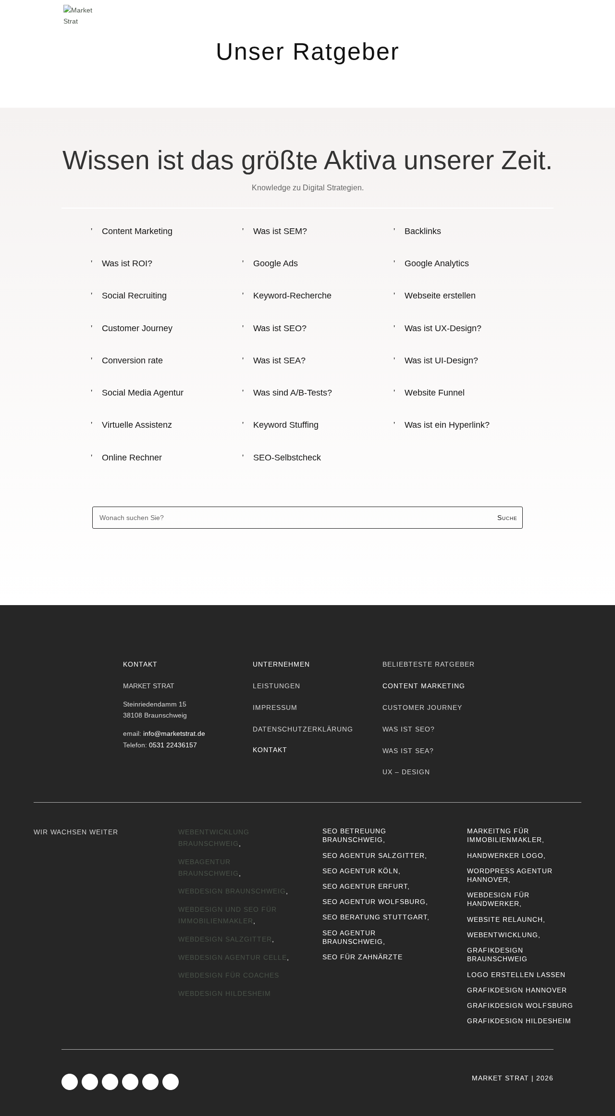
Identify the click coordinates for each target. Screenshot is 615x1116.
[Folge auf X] (170, 1082)
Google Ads (275, 263)
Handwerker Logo (505, 855)
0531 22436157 (173, 745)
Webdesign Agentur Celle (232, 957)
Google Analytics (437, 263)
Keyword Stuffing (286, 425)
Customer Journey (137, 328)
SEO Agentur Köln (360, 871)
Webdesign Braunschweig (232, 891)
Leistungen (285, 15)
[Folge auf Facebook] (70, 1082)
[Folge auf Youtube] (150, 1082)
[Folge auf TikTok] (130, 1082)
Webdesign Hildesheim (224, 993)
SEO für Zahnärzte (362, 957)
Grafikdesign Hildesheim (519, 1021)
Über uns (351, 15)
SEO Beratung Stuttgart (374, 917)
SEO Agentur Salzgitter (373, 855)
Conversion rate (132, 360)
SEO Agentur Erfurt (364, 886)
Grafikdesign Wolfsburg (520, 1005)
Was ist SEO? (280, 328)
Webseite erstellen (440, 295)
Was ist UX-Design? (443, 328)
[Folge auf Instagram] (90, 1082)
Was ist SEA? (279, 360)
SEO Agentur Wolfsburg (374, 901)
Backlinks (423, 231)
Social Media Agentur (143, 392)
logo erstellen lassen (516, 975)
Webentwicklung (502, 935)
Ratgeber (466, 15)
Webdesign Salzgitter (225, 939)
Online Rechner (132, 457)
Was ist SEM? (280, 231)
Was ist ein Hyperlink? (447, 425)
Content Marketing (137, 231)
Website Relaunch (505, 919)
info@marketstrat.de (174, 733)
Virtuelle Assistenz (137, 425)
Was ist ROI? (127, 263)
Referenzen (408, 15)
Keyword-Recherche (292, 295)
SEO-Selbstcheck (287, 457)
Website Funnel (435, 392)
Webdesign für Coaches (228, 975)
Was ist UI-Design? (441, 360)
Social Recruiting (134, 295)
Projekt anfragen (487, 555)
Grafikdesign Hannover (517, 990)
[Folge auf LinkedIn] (110, 1082)
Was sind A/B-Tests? (292, 392)
